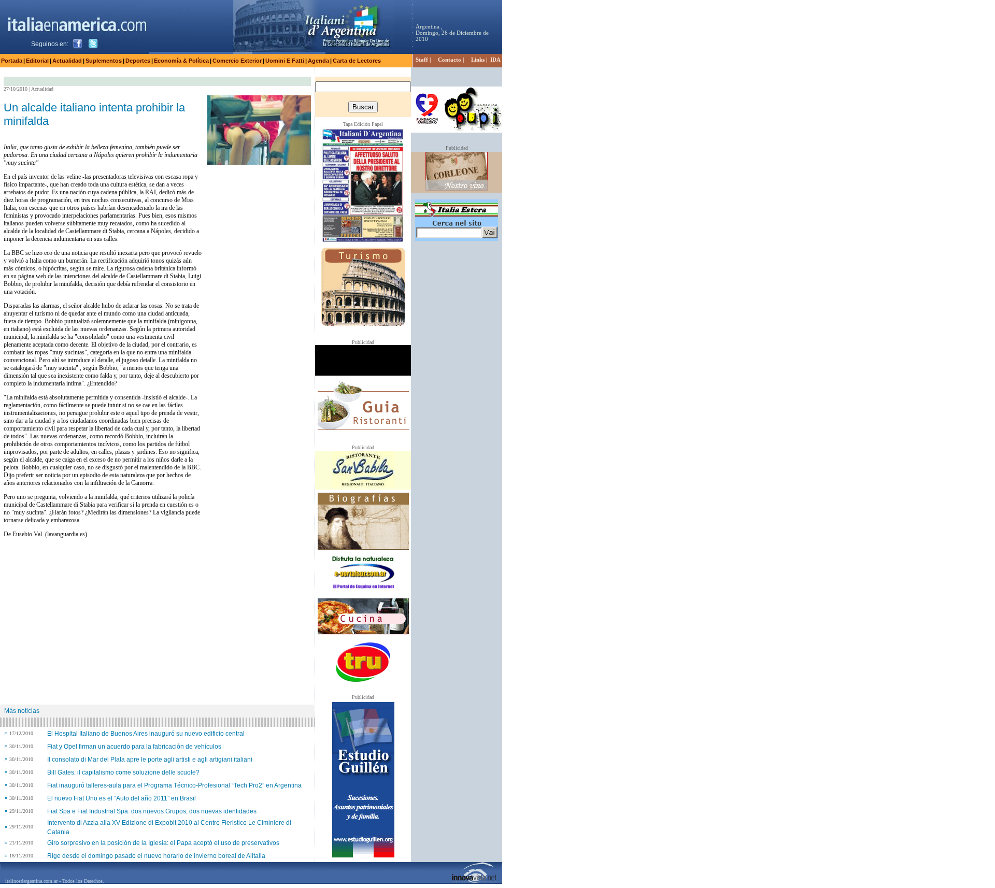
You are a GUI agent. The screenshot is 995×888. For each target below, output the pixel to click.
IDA (495, 59)
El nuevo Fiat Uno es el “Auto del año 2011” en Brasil (121, 798)
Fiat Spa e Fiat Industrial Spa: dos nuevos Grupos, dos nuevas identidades (152, 811)
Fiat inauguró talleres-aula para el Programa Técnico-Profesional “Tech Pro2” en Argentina (174, 785)
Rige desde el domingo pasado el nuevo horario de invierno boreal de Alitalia (156, 856)
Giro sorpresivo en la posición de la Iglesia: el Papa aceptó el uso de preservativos (163, 843)
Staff (422, 59)
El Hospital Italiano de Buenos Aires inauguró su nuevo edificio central (146, 733)
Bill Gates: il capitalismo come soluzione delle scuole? (123, 772)
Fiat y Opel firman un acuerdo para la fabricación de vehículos (134, 746)
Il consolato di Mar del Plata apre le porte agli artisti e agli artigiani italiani (149, 759)
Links (478, 59)
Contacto (449, 59)
